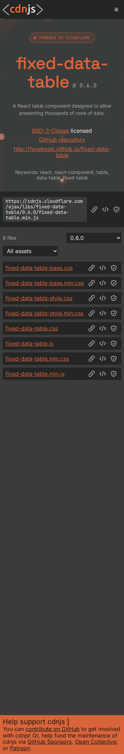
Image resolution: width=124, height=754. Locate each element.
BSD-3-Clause (50, 130)
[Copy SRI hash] (116, 209)
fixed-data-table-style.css (39, 298)
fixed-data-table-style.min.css (44, 313)
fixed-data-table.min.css (37, 359)
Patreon (20, 748)
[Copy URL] (94, 209)
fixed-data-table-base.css (39, 268)
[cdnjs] (23, 9)
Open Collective (95, 741)
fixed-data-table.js (29, 343)
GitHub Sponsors (50, 741)
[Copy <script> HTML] (105, 209)
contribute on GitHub (52, 728)
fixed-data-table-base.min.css (45, 283)
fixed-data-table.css (32, 328)
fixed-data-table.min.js (35, 374)
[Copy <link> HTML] (102, 268)
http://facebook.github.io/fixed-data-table (62, 152)
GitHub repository (62, 139)
